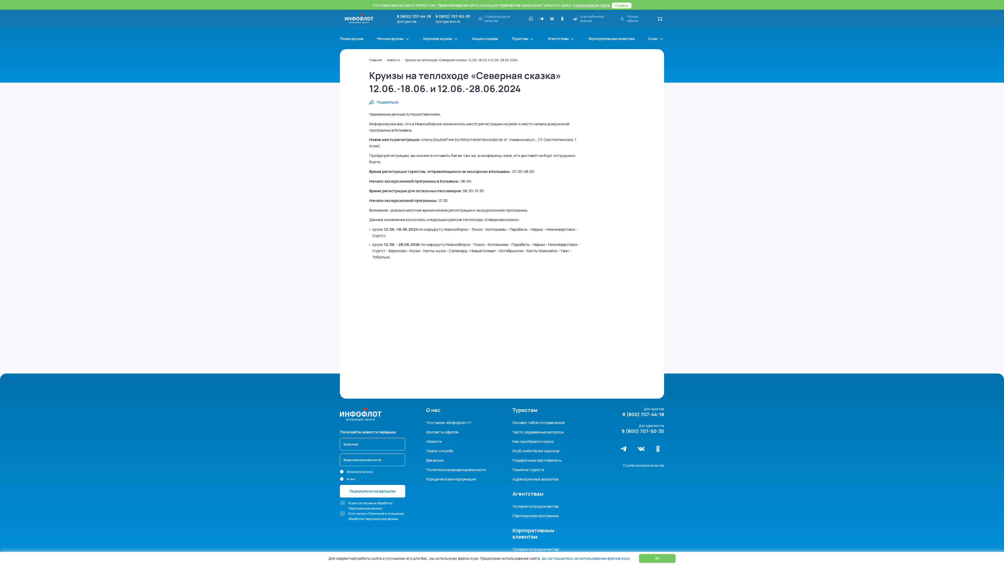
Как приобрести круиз (533, 441)
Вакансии (435, 460)
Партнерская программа (535, 515)
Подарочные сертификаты (537, 460)
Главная (375, 60)
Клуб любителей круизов (535, 451)
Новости (393, 60)
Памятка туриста (528, 469)
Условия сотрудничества (535, 506)
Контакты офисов (442, 432)
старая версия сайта (591, 5)
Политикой (376, 513)
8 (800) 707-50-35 (453, 16)
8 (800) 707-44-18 (414, 16)
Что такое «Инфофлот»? (448, 422)
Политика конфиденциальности (456, 469)
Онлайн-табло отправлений (538, 422)
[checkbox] (342, 503)
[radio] (342, 471)
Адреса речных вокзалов (535, 479)
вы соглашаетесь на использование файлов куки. (586, 558)
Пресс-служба (439, 451)
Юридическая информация (451, 479)
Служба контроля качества (643, 465)
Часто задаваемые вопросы (537, 432)
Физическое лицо (360, 472)
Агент (351, 479)
